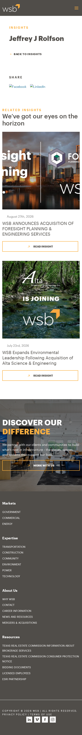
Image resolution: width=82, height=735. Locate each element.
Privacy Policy (14, 714)
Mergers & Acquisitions (19, 622)
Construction (12, 552)
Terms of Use (41, 714)
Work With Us (43, 465)
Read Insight (43, 246)
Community (10, 558)
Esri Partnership (14, 679)
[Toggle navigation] (76, 8)
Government (11, 512)
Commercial (11, 517)
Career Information (16, 610)
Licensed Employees (16, 673)
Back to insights (28, 54)
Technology (11, 576)
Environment (11, 564)
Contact (8, 604)
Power (7, 570)
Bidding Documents (16, 667)
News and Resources (17, 616)
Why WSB (8, 599)
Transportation (13, 546)
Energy (7, 523)
